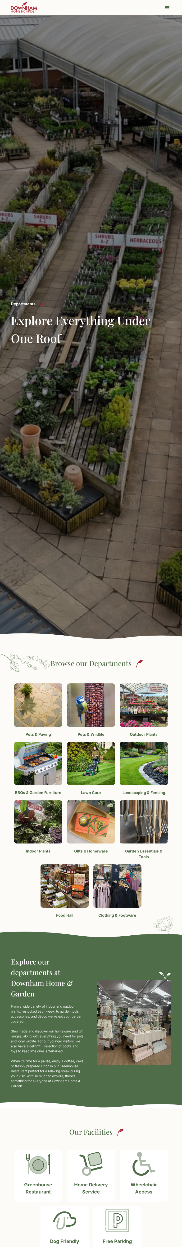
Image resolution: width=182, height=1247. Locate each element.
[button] (167, 7)
